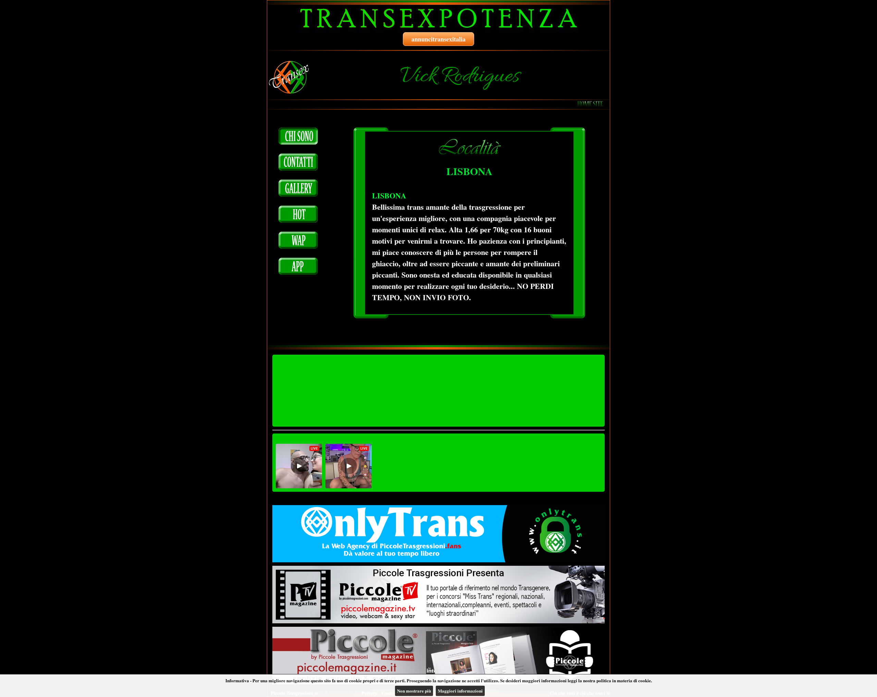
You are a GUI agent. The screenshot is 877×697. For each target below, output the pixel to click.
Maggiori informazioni (460, 690)
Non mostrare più (414, 690)
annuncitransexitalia (438, 39)
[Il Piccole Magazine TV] (438, 594)
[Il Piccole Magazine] (438, 655)
